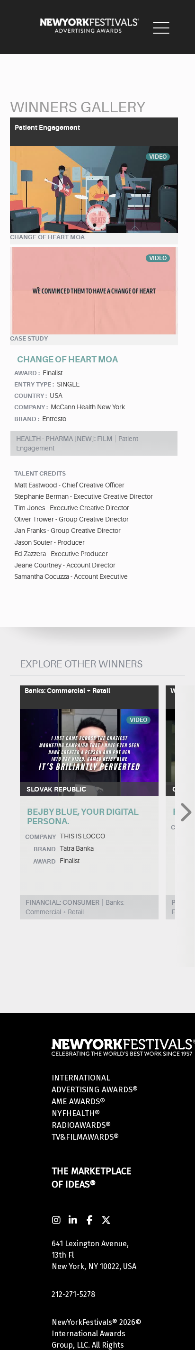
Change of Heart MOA (47, 237)
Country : (30, 395)
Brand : (26, 419)
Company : (31, 407)
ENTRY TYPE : (34, 384)
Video (158, 156)
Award (44, 861)
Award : (27, 373)
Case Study (29, 338)
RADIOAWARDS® (81, 1125)
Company (40, 836)
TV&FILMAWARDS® (85, 1137)
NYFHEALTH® (76, 1113)
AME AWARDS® (78, 1102)
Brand (45, 849)
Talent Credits (40, 473)
